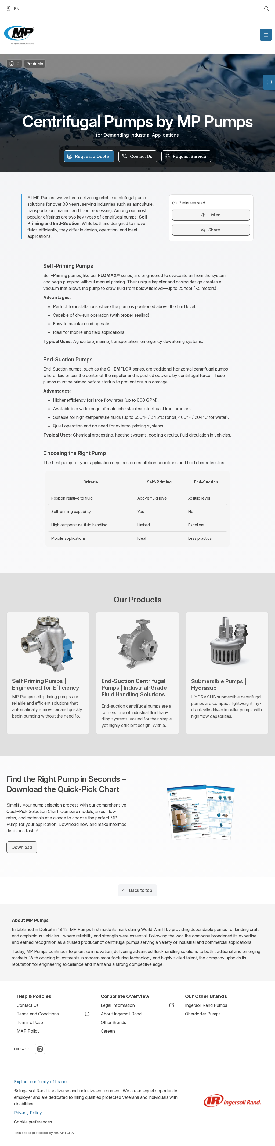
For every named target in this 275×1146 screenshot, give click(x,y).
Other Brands (113, 1022)
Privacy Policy (28, 1112)
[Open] (266, 35)
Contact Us (28, 1005)
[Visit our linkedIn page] (40, 1049)
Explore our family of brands (42, 1081)
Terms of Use (30, 1022)
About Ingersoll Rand (121, 1013)
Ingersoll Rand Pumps (206, 1005)
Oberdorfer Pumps (203, 1013)
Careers (108, 1031)
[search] (266, 8)
